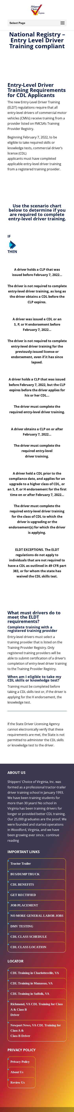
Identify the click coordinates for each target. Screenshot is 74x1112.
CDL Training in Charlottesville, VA (34, 973)
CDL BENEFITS (22, 884)
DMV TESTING (21, 926)
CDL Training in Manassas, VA (31, 983)
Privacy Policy (20, 1061)
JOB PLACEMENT (24, 905)
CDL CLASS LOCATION (28, 947)
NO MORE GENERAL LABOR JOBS (36, 915)
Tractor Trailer (20, 863)
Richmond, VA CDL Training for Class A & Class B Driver (36, 1009)
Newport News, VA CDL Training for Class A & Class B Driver (35, 1031)
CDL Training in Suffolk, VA (29, 993)
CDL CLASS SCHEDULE (28, 936)
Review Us (17, 1082)
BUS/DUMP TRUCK (24, 874)
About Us (16, 1072)
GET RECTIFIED (23, 895)
